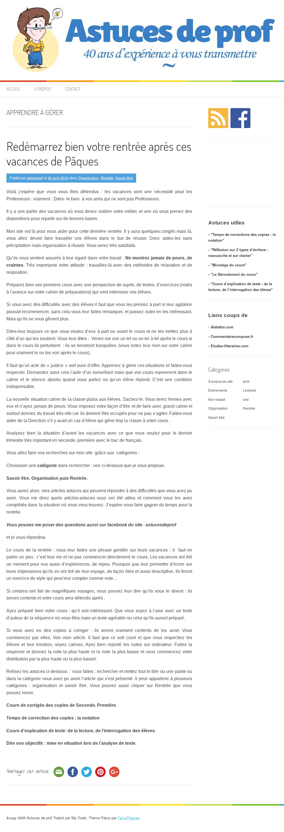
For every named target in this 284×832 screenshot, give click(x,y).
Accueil (13, 89)
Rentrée (107, 177)
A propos (42, 89)
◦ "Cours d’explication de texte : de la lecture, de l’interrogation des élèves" (240, 286)
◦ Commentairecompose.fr (230, 336)
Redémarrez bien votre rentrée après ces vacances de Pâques (98, 153)
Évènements (217, 390)
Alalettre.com (222, 327)
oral (246, 399)
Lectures (249, 390)
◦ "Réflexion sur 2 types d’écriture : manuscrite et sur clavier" (238, 252)
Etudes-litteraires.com (229, 345)
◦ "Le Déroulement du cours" (233, 274)
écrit (246, 381)
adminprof (35, 177)
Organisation (88, 177)
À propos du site (220, 381)
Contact (72, 89)
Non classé (216, 399)
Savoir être (124, 177)
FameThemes (129, 817)
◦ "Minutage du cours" (227, 264)
